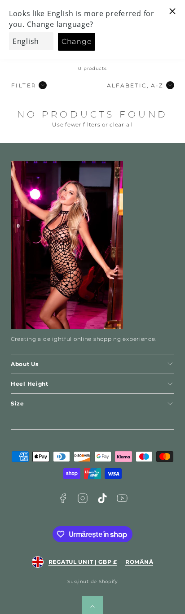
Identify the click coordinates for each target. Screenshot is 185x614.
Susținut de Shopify (92, 581)
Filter (23, 85)
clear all (121, 124)
